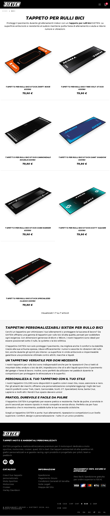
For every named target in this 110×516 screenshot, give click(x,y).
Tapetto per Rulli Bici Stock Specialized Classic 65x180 (28, 299)
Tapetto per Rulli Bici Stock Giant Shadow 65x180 (82, 158)
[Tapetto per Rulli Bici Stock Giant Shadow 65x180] (82, 129)
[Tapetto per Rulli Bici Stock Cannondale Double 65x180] (28, 129)
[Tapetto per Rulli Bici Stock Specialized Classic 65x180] (28, 270)
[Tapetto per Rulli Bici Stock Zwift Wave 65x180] (28, 58)
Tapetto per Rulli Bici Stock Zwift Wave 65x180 (28, 88)
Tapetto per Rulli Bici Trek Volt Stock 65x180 (82, 88)
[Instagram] (11, 462)
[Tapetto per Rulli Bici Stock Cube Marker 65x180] (28, 199)
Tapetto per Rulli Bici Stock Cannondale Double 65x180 (28, 158)
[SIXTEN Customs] (12, 4)
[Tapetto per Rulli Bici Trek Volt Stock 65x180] (82, 58)
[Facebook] (5, 462)
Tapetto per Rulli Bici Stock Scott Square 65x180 (82, 229)
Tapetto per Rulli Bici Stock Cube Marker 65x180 (28, 229)
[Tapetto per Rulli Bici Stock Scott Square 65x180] (82, 199)
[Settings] (99, 4)
